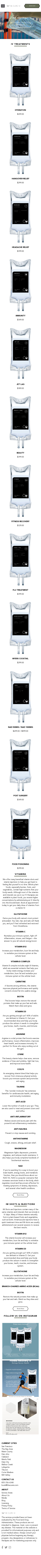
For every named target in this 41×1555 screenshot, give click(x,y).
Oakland (5, 1457)
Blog (3, 1501)
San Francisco (7, 1446)
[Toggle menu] (3, 5)
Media (4, 1498)
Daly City (5, 1462)
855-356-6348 (8, 1483)
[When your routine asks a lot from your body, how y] (20, 1378)
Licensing (5, 1503)
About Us (5, 1495)
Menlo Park (6, 1459)
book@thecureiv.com (10, 1485)
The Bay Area (7, 1449)
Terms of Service (8, 1508)
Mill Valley (6, 1475)
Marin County (7, 1452)
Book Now (20, 1195)
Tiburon (5, 1470)
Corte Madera (7, 1472)
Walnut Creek (7, 1465)
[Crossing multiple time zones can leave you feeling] (20, 1341)
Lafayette (6, 1467)
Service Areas (7, 1493)
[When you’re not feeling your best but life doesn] (20, 1416)
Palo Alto (5, 1454)
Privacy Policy (7, 1506)
